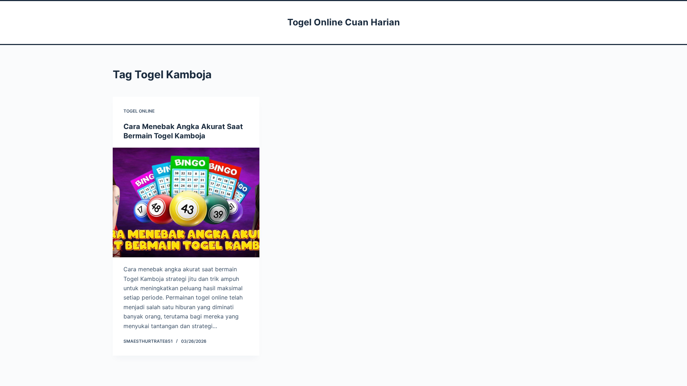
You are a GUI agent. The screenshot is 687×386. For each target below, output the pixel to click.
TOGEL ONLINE (139, 111)
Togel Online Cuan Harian (343, 22)
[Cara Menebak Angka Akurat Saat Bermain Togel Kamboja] (186, 203)
